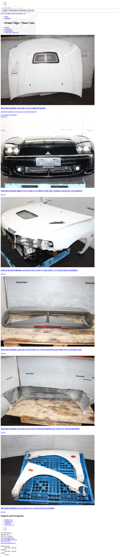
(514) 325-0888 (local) (7, 538)
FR (5, 530)
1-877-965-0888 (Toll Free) (9, 539)
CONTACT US (9, 525)
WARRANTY (8, 521)
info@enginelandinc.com (8, 543)
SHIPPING (7, 523)
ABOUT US (8, 520)
